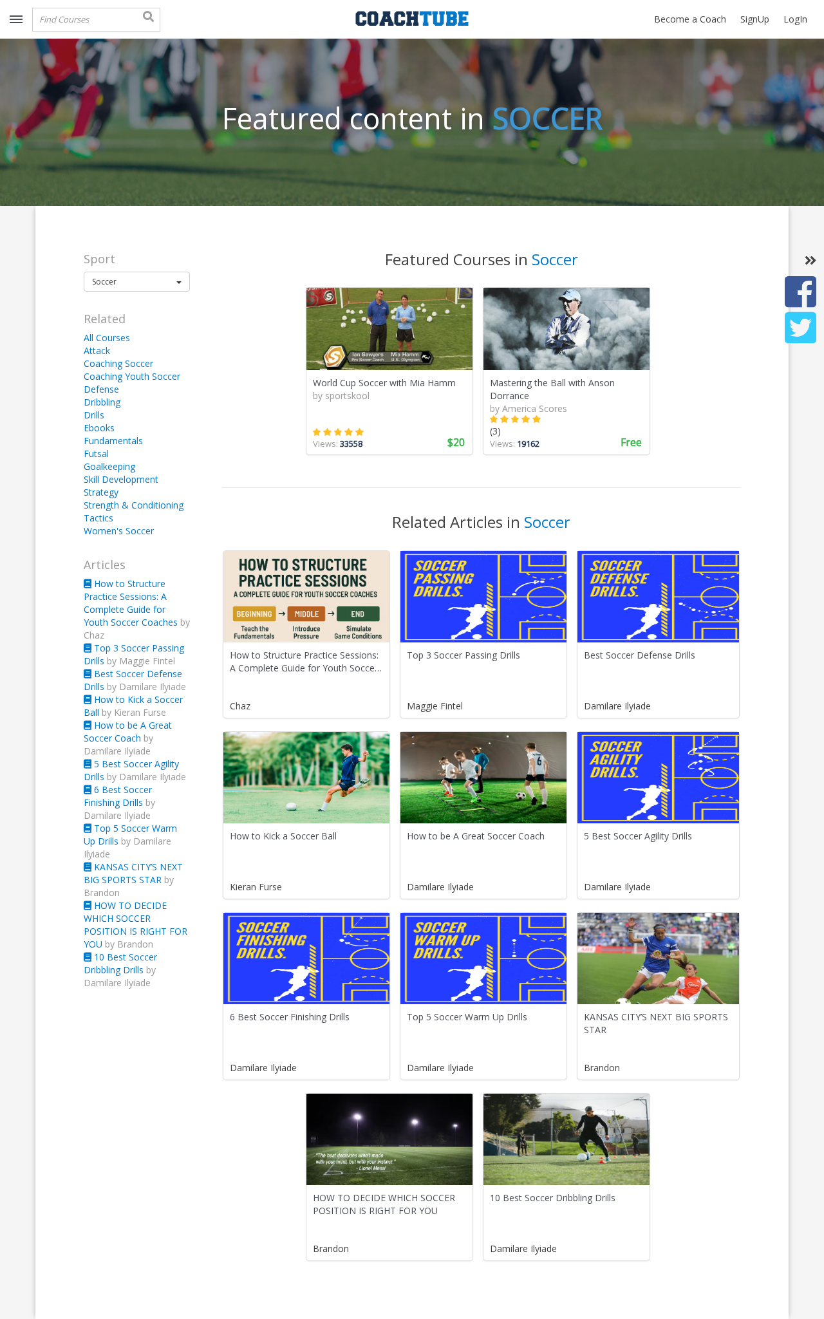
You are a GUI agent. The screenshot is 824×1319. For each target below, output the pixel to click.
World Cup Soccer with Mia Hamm (384, 383)
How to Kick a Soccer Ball (283, 836)
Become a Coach (690, 19)
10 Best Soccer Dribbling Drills (120, 963)
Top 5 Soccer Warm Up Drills (467, 1017)
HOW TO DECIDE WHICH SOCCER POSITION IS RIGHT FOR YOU (135, 924)
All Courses (107, 338)
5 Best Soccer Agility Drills (638, 836)
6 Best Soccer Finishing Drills (118, 796)
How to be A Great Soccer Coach (128, 731)
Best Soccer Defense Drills (639, 655)
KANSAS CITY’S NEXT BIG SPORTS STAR (133, 873)
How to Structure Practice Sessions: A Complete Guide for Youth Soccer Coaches (132, 602)
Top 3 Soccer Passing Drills (463, 655)
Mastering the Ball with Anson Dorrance (552, 389)
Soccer (547, 118)
